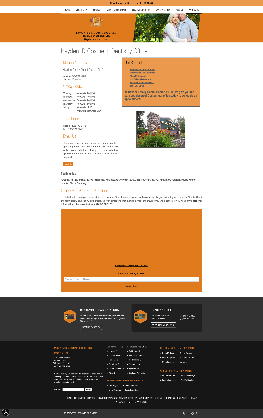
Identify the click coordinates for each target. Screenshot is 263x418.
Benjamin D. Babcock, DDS (96, 35)
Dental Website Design (125, 402)
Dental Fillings (168, 353)
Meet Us (179, 9)
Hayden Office (61, 352)
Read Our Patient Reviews (142, 82)
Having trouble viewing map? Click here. (131, 265)
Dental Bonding (168, 376)
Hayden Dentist (59, 374)
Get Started (81, 9)
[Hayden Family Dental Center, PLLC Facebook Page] (188, 413)
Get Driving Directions (140, 79)
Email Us (68, 164)
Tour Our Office (137, 85)
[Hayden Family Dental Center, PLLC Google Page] (192, 413)
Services (97, 9)
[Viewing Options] (5, 412)
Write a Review (163, 9)
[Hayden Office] (140, 316)
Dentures (183, 362)
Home (67, 9)
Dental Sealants (131, 385)
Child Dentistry (115, 390)
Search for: (57, 389)
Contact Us (194, 9)
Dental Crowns (186, 353)
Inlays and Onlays (188, 376)
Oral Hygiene (114, 385)
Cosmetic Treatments (116, 9)
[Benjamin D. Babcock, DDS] (70, 316)
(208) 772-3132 (100, 39)
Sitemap (193, 398)
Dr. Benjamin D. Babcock (78, 374)
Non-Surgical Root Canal (189, 357)
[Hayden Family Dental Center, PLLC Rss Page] (197, 413)
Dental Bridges (168, 362)
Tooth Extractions (132, 390)
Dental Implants (168, 357)
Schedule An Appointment (142, 69)
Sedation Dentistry (141, 9)
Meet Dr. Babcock (138, 76)
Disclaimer (182, 398)
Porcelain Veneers (169, 380)
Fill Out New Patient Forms (142, 72)
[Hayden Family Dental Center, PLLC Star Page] (183, 413)
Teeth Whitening (187, 380)
